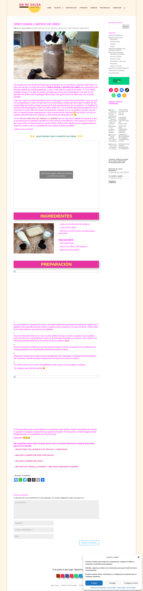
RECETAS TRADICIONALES (119, 68)
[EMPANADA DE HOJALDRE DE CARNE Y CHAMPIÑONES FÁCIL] (113, 138)
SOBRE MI (93, 8)
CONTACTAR (117, 8)
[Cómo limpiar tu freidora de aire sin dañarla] (113, 113)
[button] (138, 557)
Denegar (112, 583)
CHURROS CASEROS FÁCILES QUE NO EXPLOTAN (124, 121)
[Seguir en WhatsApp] (76, 576)
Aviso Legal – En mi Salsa (126, 587)
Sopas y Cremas (116, 66)
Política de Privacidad (69, 585)
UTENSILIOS (83, 8)
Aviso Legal (55, 585)
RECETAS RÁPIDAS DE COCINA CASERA (64, 28)
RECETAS (57, 8)
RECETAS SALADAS (116, 52)
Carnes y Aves (115, 59)
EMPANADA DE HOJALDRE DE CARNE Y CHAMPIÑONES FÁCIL (124, 138)
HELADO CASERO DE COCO (29, 461)
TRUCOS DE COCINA (116, 70)
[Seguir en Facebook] (67, 576)
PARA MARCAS (105, 8)
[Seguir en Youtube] (58, 576)
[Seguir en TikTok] (71, 576)
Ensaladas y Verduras (118, 61)
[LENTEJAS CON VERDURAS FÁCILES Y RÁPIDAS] (113, 129)
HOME (49, 8)
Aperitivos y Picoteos (117, 54)
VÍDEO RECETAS (71, 8)
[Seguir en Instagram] (62, 576)
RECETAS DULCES (44, 28)
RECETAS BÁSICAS (116, 35)
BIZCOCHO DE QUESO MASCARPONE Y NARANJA (124, 146)
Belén (19, 28)
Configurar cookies (131, 583)
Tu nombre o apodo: (116, 176)
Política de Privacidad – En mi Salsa (103, 587)
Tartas (112, 46)
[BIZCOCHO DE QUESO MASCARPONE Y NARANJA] (113, 146)
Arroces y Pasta (115, 56)
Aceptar (94, 583)
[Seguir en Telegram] (80, 576)
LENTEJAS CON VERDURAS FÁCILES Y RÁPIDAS (123, 129)
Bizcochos (113, 39)
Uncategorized (114, 73)
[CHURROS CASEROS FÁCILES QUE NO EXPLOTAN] (113, 121)
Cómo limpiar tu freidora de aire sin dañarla (123, 112)
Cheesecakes (115, 42)
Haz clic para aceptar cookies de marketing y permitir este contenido (56, 174)
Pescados (113, 63)
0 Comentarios (83, 28)
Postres (34, 28)
